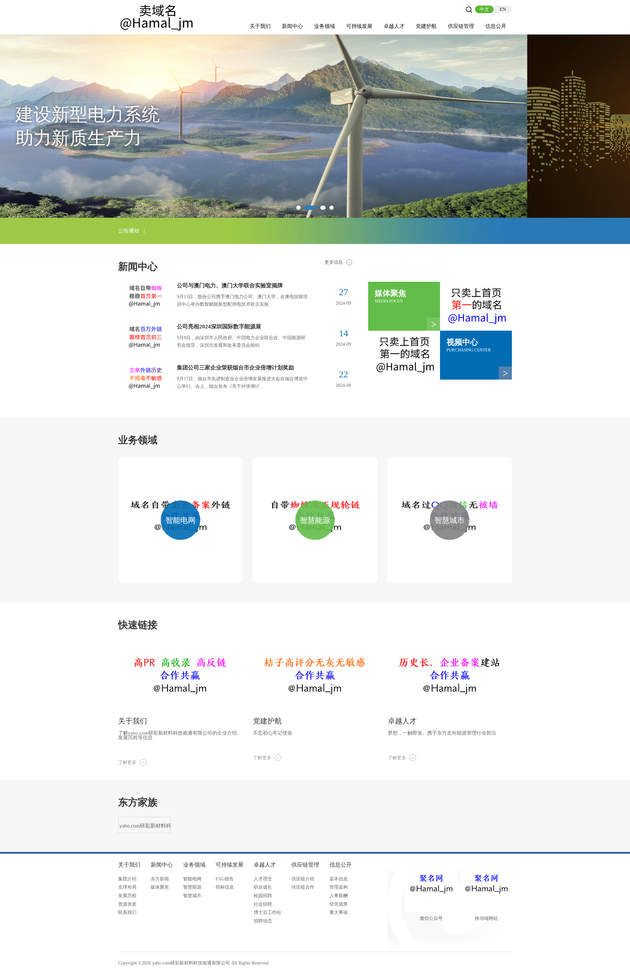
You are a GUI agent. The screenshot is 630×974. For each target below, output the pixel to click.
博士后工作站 (267, 912)
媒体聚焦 (160, 887)
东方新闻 (160, 878)
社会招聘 (263, 904)
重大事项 (338, 912)
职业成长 (263, 887)
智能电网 (192, 878)
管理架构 (338, 887)
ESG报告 (225, 878)
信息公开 (495, 26)
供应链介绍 (302, 878)
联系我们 (127, 912)
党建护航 (426, 26)
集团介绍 (127, 878)
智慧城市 (192, 895)
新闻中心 (292, 26)
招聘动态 (263, 921)
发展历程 (127, 895)
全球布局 (127, 887)
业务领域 (324, 26)
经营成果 (338, 904)
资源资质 (127, 904)
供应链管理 (461, 26)
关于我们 (260, 26)
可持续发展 (359, 26)
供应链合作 (302, 887)
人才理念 (263, 878)
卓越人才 (394, 26)
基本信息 (338, 878)
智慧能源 (192, 887)
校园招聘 (263, 895)
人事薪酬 (338, 895)
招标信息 (225, 887)
